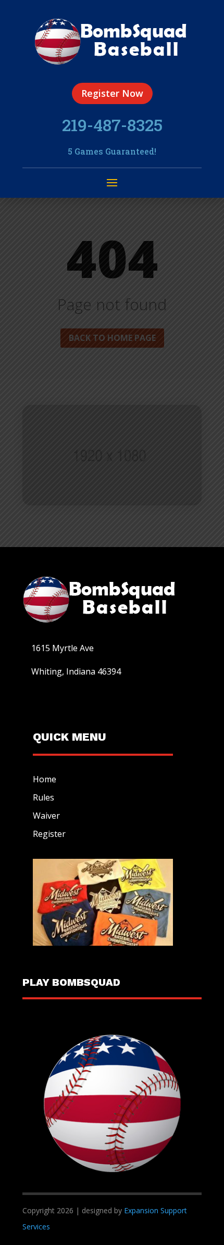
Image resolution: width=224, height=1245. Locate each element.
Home (44, 779)
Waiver (46, 815)
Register (49, 834)
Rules (43, 797)
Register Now (112, 93)
